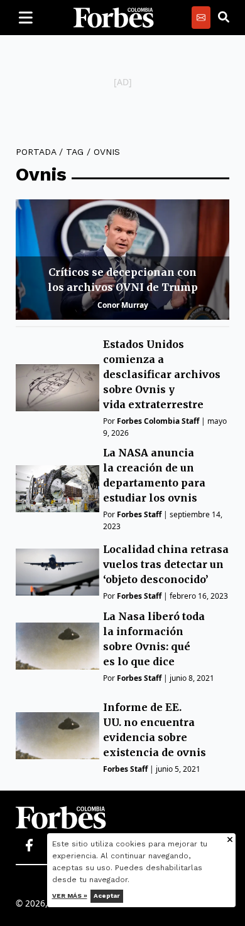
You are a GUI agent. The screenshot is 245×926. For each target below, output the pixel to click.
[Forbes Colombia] (114, 18)
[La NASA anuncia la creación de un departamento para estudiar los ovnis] (57, 488)
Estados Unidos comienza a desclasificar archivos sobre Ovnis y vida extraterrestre (161, 374)
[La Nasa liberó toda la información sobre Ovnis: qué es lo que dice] (57, 646)
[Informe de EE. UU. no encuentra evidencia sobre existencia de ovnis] (57, 735)
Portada (36, 152)
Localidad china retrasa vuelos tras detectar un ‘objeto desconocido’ (166, 564)
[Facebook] (28, 846)
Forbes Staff (139, 514)
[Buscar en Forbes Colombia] (223, 17)
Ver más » (69, 895)
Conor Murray (122, 305)
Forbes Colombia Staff (158, 421)
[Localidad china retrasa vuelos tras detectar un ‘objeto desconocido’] (57, 572)
